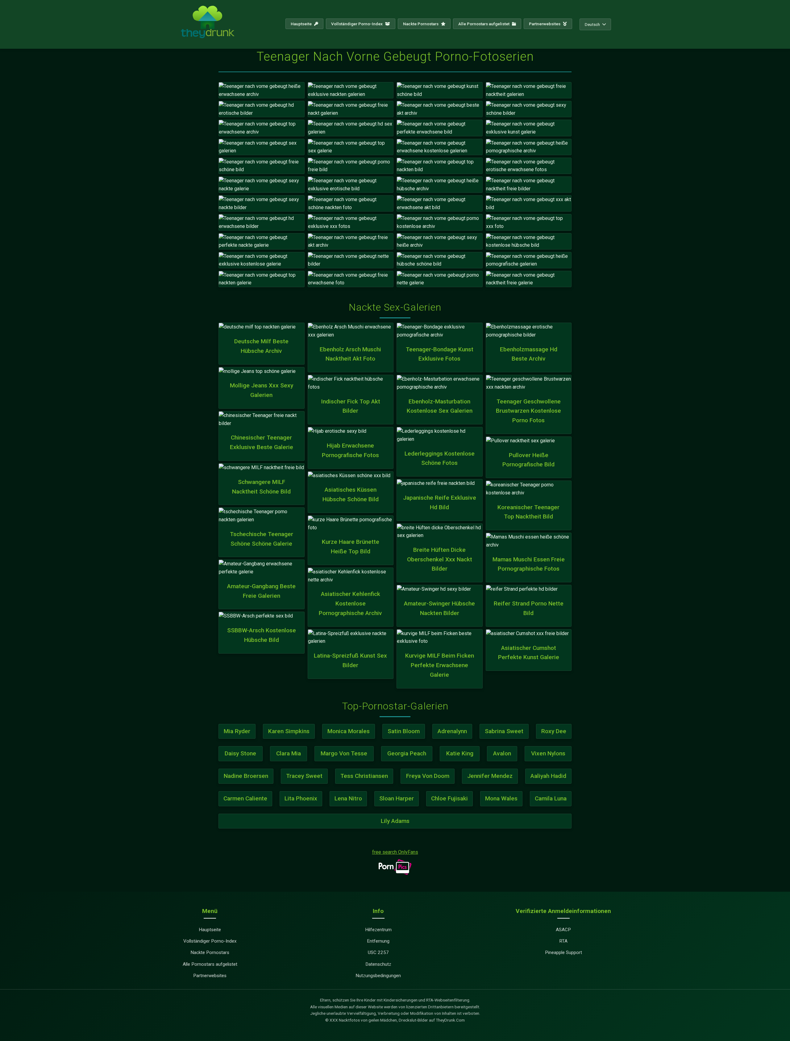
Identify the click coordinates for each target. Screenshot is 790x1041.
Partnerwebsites (545, 23)
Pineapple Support (563, 952)
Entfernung (378, 941)
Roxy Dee (553, 731)
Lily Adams (395, 820)
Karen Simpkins (289, 731)
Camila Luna (551, 798)
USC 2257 (378, 952)
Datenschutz (378, 964)
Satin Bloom (404, 731)
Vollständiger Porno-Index (357, 23)
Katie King (459, 753)
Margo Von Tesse (344, 753)
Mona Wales (501, 798)
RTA (563, 941)
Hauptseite (302, 23)
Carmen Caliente (245, 798)
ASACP (563, 929)
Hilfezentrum (378, 929)
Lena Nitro (348, 798)
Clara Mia (288, 753)
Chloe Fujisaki (449, 798)
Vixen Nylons (548, 753)
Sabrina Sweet (504, 731)
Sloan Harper (396, 798)
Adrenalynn (452, 731)
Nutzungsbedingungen (378, 975)
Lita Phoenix (301, 798)
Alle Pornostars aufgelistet (484, 23)
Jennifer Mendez (490, 775)
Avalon (502, 753)
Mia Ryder (237, 731)
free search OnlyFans (395, 852)
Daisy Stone (240, 753)
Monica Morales (348, 731)
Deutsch (592, 24)
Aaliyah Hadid (548, 775)
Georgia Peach (406, 753)
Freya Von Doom (427, 775)
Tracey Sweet (304, 775)
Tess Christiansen (364, 775)
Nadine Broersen (246, 775)
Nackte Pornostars (421, 23)
